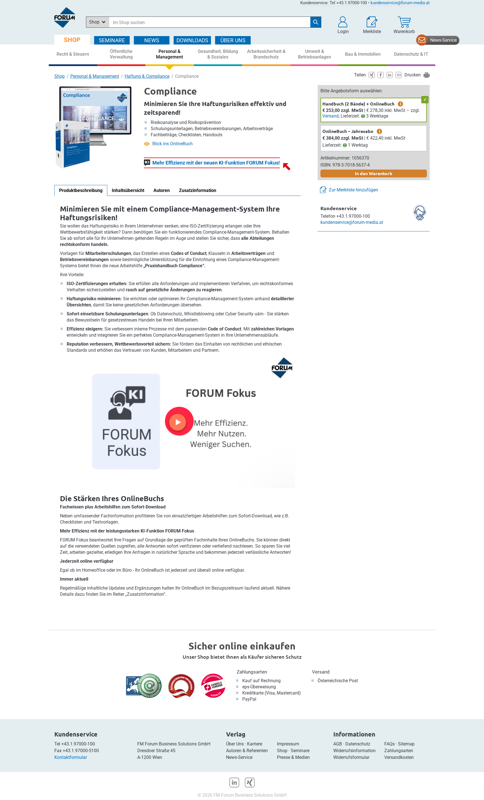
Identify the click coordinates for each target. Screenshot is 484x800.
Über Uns (235, 744)
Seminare (300, 750)
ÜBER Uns (232, 40)
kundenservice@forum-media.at (400, 2)
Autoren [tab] (161, 190)
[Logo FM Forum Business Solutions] (64, 17)
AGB (337, 744)
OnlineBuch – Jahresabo (347, 131)
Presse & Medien (293, 757)
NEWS (151, 40)
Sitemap (406, 744)
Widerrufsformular (351, 757)
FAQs (389, 744)
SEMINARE (112, 40)
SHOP (72, 39)
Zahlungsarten (252, 672)
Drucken (412, 75)
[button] (343, 25)
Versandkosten (399, 757)
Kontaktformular (70, 757)
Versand (330, 116)
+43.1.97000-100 (78, 744)
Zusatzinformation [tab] (197, 190)
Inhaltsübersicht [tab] (128, 190)
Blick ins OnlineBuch (172, 143)
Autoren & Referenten (247, 750)
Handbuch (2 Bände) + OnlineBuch (358, 104)
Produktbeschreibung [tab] (81, 190)
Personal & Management (94, 76)
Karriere (254, 744)
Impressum (288, 744)
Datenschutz (357, 744)
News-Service (443, 40)
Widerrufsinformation (354, 750)
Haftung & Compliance (147, 76)
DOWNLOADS (192, 40)
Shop (59, 76)
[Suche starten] (315, 22)
